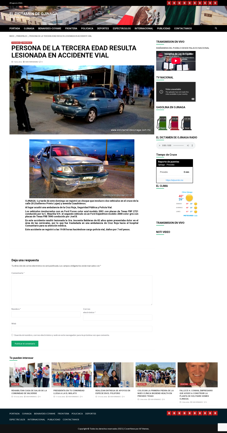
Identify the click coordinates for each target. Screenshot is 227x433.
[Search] (216, 28)
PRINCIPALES (26, 43)
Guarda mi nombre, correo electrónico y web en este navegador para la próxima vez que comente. (62, 335)
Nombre (16, 309)
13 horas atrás (102, 397)
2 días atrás (143, 399)
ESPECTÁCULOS (122, 28)
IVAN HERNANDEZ (31, 62)
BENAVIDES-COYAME (49, 28)
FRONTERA (71, 28)
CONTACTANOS (183, 28)
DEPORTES (103, 28)
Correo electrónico (89, 311)
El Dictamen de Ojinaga (33, 13)
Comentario (18, 273)
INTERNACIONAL (144, 28)
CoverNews (129, 428)
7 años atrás (18, 62)
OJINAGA (29, 28)
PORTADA (14, 28)
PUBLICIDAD (163, 28)
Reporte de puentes (168, 161)
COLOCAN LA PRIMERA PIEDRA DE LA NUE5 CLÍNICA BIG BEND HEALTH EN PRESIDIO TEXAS (156, 393)
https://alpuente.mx (174, 180)
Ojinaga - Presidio (166, 164)
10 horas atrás (18, 397)
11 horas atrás (60, 397)
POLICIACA (87, 28)
